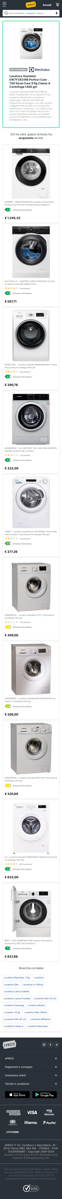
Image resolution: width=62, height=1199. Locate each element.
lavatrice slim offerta (35, 1012)
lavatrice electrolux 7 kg (17, 977)
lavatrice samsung (14, 1005)
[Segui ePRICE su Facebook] (50, 1044)
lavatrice (39, 977)
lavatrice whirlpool (40, 1019)
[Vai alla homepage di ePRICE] (9, 1044)
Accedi (47, 5)
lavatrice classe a (13, 1026)
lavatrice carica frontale (17, 998)
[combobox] (31, 13)
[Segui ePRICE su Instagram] (44, 1044)
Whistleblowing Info (37, 1157)
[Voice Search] (56, 13)
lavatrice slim (11, 984)
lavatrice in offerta (33, 984)
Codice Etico (29, 1154)
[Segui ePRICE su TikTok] (56, 1044)
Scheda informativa (22, 210)
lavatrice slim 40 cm (15, 1019)
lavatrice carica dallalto (16, 991)
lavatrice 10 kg (12, 1012)
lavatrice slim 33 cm (45, 998)
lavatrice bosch (36, 1005)
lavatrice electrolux (37, 1026)
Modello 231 (11, 1154)
